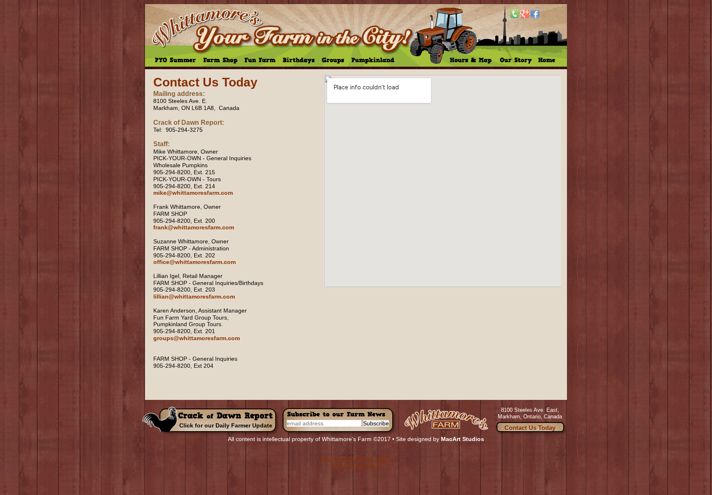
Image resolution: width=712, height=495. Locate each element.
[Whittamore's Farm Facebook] (535, 14)
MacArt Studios (462, 439)
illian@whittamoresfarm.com (195, 296)
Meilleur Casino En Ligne (356, 459)
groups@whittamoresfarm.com (196, 338)
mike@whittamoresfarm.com (193, 192)
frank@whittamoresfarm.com (193, 227)
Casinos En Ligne (356, 466)
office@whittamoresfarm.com (194, 262)
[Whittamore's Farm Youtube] (545, 14)
